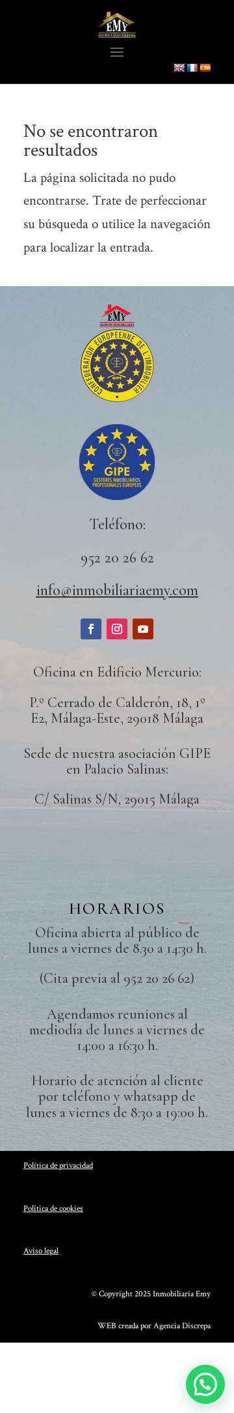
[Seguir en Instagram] (117, 629)
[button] (205, 1384)
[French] (192, 68)
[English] (179, 68)
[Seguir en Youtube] (143, 629)
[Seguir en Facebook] (91, 629)
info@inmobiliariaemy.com (117, 590)
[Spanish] (205, 68)
